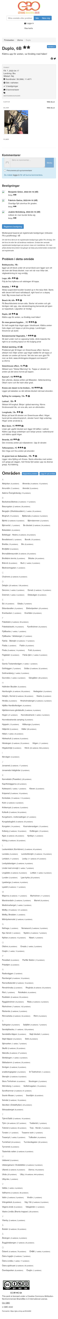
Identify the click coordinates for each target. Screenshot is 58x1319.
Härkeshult (15, 738)
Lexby (34, 858)
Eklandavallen (12, 608)
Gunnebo (13, 677)
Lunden (10, 877)
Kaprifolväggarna (14, 783)
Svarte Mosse (12, 1095)
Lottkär (41, 872)
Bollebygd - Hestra (19, 534)
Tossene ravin (32, 1132)
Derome (13, 590)
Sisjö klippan (12, 1038)
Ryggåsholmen (13, 1001)
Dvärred (13, 594)
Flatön (27, 645)
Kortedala (16, 798)
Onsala (31, 946)
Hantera (51, 46)
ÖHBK (39, 1251)
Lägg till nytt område (47, 473)
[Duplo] (16, 122)
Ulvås (9, 1174)
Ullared (13, 1169)
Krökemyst (15, 807)
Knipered (15, 793)
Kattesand (14, 788)
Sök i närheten (11, 82)
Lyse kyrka (30, 877)
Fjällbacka (14, 631)
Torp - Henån (40, 1127)
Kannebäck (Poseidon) (16, 779)
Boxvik (32, 539)
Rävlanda (14, 1011)
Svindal (14, 1100)
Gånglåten (38, 677)
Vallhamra (15, 1192)
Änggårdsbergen (18, 1242)
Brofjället (10, 548)
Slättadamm (16, 1062)
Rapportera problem (30, 473)
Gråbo (35, 668)
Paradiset (10, 960)
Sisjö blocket (39, 1034)
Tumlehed (11, 1142)
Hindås (9, 700)
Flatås (9, 645)
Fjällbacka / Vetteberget (17, 636)
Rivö (8, 992)
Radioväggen (12, 973)
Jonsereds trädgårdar (16, 770)
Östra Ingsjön (16, 1256)
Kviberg (14, 831)
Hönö (37, 747)
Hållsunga (31, 724)
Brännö (9, 563)
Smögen (14, 1067)
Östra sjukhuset (17, 1265)
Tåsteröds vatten (17, 1151)
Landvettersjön (36, 854)
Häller (28, 729)
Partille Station (33, 960)
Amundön (10, 488)
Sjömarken (14, 1043)
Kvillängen (39, 831)
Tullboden (37, 1137)
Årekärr (14, 1229)
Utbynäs (10, 1179)
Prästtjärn (10, 964)
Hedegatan (42, 691)
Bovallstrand (12, 539)
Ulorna (20, 40)
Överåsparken (12, 1270)
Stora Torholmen (13, 1081)
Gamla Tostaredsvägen (19, 663)
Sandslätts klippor (14, 1034)
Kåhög (13, 840)
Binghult (10, 515)
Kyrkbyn (35, 835)
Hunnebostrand (35, 714)
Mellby (14, 909)
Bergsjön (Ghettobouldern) (21, 511)
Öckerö (14, 1251)
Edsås (25, 603)
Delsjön (15, 585)
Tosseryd (13, 1137)
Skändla (14, 1053)
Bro (27, 544)
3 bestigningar (11, 86)
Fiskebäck (15, 621)
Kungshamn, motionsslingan (19, 816)
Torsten (10, 1132)
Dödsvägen (37, 594)
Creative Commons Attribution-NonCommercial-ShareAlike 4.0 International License (28, 1297)
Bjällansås (35, 515)
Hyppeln (10, 724)
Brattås (10, 544)
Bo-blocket (36, 525)
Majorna (14, 895)
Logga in (30, 23)
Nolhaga (10, 928)
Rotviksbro (27, 992)
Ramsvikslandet (17, 982)
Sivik (31, 1038)
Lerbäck (10, 858)
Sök (37, 18)
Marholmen (40, 895)
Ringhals (38, 987)
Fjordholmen (37, 626)
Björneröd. (11, 525)
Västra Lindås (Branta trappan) (20, 1211)
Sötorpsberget (12, 1109)
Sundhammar (17, 1090)
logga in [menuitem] (16, 175)
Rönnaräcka (16, 1015)
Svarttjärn (34, 1095)
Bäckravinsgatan (13, 567)
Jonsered (15, 765)
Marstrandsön (16, 900)
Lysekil (14, 887)
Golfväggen (11, 668)
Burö (30, 563)
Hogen (10, 714)
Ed (8, 603)
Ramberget (16, 978)
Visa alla (51, 102)
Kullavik (14, 812)
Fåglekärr (10, 655)
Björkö (13, 520)
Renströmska (12, 987)
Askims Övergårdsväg (16, 493)
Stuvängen (38, 1081)
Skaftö (13, 1048)
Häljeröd (10, 729)
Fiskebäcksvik (13, 626)
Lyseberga (15, 882)
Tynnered (10, 1146)
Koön (12, 802)
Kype (13, 835)
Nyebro (35, 932)
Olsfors (9, 946)
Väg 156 (36, 1202)
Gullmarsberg (15, 673)
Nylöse (14, 937)
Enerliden (33, 613)
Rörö (40, 1015)
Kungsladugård (17, 821)
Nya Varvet (11, 932)
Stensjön (14, 1076)
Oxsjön (13, 951)
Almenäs (35, 483)
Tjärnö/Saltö (16, 1118)
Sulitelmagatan (34, 1086)
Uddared (10, 1160)
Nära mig (46, 18)
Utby (32, 1174)
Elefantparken (37, 608)
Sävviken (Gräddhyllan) (17, 1104)
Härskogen (15, 743)
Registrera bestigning (13, 226)
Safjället (35, 1024)
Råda (38, 1001)
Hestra (44, 696)
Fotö (34, 650)
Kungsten (11, 826)
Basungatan (16, 506)
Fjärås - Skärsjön (18, 640)
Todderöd (38, 1123)
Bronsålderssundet (19, 553)
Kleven (36, 788)
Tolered (14, 1127)
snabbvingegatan (14, 1071)
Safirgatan (11, 1024)
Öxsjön (33, 1270)
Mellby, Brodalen (13, 914)
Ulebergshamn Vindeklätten (22, 1165)
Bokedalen (11, 530)
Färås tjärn (35, 655)
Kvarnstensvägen (35, 826)
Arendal (30, 488)
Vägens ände (12, 1206)
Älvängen (14, 1238)
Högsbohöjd (11, 747)
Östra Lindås (15, 1260)
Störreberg (11, 1086)
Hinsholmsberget (36, 700)
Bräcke (36, 558)
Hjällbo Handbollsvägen (16, 705)
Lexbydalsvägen (17, 863)
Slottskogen (15, 1057)
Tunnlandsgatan (35, 1142)
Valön (13, 1197)
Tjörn (14, 1123)
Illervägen (10, 756)
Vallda (12, 1188)
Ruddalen (15, 997)
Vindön (34, 1197)
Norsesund (34, 928)
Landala (10, 854)
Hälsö (12, 733)
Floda (13, 650)
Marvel (41, 900)
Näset (36, 937)
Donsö (39, 590)
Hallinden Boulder (14, 686)
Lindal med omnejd (18, 868)
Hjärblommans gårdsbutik (21, 710)
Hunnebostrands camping (17, 719)
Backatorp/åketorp (19, 501)
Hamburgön (16, 691)
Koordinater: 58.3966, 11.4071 (18, 79)
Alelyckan (10, 483)
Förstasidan (9, 40)
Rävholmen (16, 1006)
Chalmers (14, 576)
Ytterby (13, 1220)
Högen (40, 743)
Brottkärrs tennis (13, 558)
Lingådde (14, 872)
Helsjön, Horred (17, 696)
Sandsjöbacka (18, 1029)
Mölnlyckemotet (17, 919)
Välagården (35, 1206)
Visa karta (28, 28)
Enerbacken (11, 613)
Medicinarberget (16, 905)
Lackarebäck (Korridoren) (22, 849)
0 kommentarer (12, 89)
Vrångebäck (11, 1202)
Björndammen (38, 520)
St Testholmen (39, 1071)
